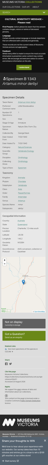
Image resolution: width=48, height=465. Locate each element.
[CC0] (6, 396)
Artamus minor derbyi (27, 102)
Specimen (22, 168)
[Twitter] (10, 364)
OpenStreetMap (39, 311)
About (35, 7)
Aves (20, 189)
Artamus (21, 201)
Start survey (10, 461)
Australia (21, 221)
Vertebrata (22, 185)
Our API (26, 7)
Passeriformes (24, 193)
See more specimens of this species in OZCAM (21, 350)
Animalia (21, 178)
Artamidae (22, 197)
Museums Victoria (22, 2)
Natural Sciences (25, 147)
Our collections (11, 7)
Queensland (22, 225)
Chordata (22, 182)
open (19, 389)
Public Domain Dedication (30, 401)
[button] (24, 12)
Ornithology (23, 158)
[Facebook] (6, 364)
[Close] (45, 441)
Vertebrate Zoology (26, 151)
